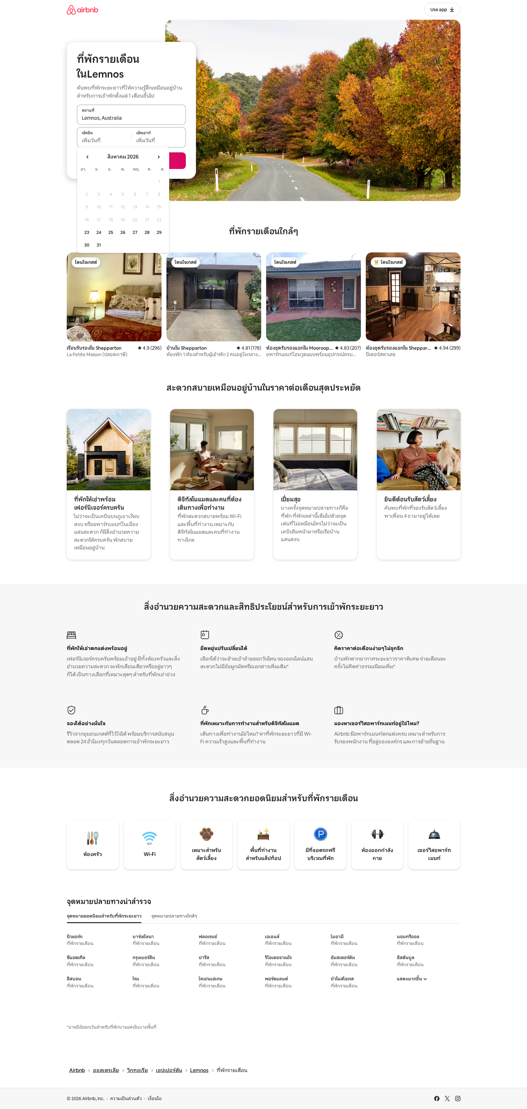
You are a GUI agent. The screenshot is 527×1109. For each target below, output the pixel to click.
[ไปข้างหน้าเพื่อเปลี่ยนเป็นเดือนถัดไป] (158, 157)
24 (98, 232)
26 (122, 232)
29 (159, 232)
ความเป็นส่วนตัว (126, 1098)
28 (147, 232)
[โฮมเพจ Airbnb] (82, 9)
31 (99, 245)
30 (87, 245)
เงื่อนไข (155, 1098)
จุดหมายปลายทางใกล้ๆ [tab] (174, 916)
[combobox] (131, 118)
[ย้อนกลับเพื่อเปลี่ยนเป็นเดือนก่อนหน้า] (88, 157)
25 (110, 232)
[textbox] (104, 140)
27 (135, 232)
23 (86, 232)
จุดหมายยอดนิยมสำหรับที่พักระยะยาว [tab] (104, 916)
